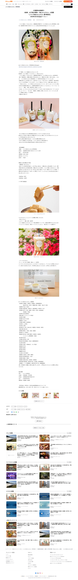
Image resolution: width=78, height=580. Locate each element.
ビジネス (36, 4)
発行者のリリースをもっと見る (39, 427)
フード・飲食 (13, 406)
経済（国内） (28, 409)
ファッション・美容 (21, 4)
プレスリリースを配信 (49, 1)
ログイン (29, 556)
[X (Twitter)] (14, 412)
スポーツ (32, 4)
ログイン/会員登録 (69, 1)
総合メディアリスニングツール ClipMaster (57, 556)
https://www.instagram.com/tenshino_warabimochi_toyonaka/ (30, 66)
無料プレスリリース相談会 (32, 566)
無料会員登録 (30, 554)
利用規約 (36, 576)
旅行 (16, 4)
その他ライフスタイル (21, 409)
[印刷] (18, 412)
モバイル (43, 4)
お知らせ (29, 563)
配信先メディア (8, 557)
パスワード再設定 (31, 558)
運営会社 (23, 576)
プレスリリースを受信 (58, 1)
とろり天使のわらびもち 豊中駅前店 (25, 19)
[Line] (16, 412)
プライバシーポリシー (43, 576)
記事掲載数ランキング (9, 561)
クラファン (51, 4)
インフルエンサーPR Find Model (55, 558)
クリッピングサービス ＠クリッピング (56, 554)
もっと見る (69, 462)
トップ (7, 554)
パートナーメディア (9, 559)
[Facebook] (11, 412)
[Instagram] (40, 573)
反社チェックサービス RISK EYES (55, 563)
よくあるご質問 (30, 561)
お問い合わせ (39, 421)
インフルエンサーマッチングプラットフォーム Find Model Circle (61, 561)
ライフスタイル (27, 4)
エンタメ (9, 4)
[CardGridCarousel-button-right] (59, 396)
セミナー (29, 568)
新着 (7, 4)
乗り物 (47, 4)
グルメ (13, 4)
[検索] (72, 4)
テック (40, 4)
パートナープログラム (29, 576)
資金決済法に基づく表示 (52, 576)
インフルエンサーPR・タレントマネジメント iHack (58, 559)
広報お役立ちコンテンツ (10, 562)
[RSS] (42, 573)
